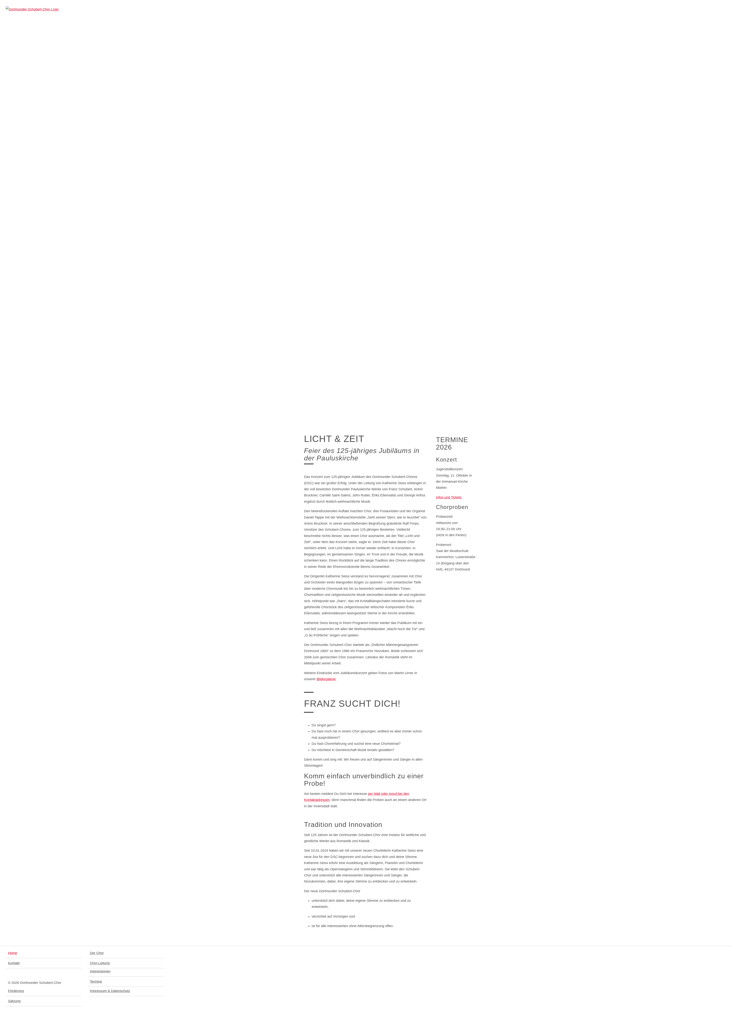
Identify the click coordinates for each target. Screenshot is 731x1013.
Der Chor (97, 953)
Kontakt (14, 963)
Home (12, 953)
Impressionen (100, 971)
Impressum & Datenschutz (110, 991)
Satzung (14, 1001)
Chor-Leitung (100, 963)
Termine (96, 981)
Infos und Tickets (449, 497)
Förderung (16, 991)
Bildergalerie (326, 679)
